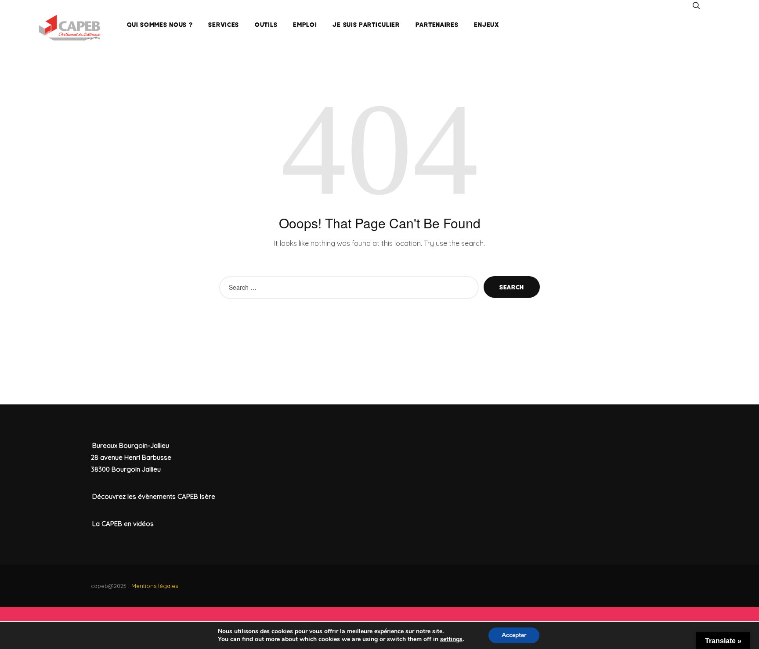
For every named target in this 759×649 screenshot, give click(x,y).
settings (451, 639)
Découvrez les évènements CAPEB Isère (153, 496)
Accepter (514, 635)
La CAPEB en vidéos (123, 523)
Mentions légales (154, 585)
